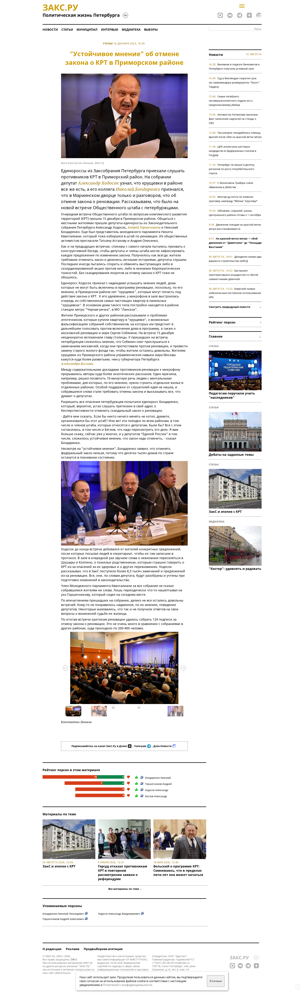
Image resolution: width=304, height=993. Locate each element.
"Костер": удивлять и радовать (235, 568)
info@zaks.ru (182, 962)
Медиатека (131, 29)
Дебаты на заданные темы (231, 454)
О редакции (52, 949)
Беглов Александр (156, 796)
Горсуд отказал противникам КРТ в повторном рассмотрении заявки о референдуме (122, 872)
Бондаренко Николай (158, 777)
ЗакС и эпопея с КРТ (59, 866)
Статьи (67, 29)
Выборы (151, 29)
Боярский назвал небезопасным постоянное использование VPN (235, 293)
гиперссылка (83, 969)
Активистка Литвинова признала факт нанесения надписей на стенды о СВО (233, 119)
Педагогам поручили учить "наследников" (232, 395)
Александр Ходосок (98, 183)
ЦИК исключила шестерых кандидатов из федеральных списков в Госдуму (232, 151)
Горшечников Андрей (158, 784)
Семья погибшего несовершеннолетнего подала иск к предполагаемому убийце (231, 101)
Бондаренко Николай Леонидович (63, 913)
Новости (50, 29)
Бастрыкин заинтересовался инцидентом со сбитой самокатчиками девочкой (233, 275)
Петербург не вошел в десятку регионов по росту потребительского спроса (232, 169)
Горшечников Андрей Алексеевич (63, 919)
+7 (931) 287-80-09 (163, 962)
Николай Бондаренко (138, 189)
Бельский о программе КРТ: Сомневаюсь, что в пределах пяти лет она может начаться (178, 870)
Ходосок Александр (156, 790)
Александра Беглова (77, 364)
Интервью (109, 29)
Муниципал (87, 29)
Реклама (72, 949)
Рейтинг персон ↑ (235, 322)
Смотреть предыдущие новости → (235, 307)
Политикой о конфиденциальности (127, 985)
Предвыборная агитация (103, 949)
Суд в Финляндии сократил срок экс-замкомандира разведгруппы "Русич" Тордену (234, 82)
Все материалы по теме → (125, 889)
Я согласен (216, 981)
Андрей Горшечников (144, 227)
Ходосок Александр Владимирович (119, 913)
